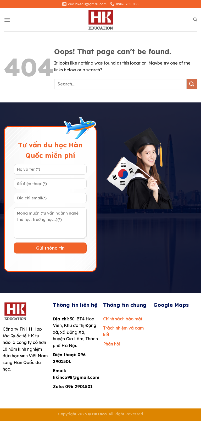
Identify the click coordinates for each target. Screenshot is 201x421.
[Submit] (192, 84)
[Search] (195, 20)
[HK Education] (100, 19)
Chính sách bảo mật (122, 318)
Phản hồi (111, 344)
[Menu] (7, 19)
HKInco (99, 414)
